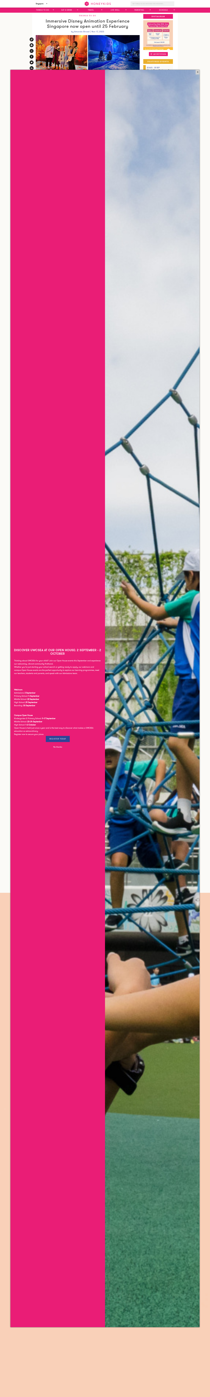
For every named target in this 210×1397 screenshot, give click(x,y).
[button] (53, 10)
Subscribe (29, 1391)
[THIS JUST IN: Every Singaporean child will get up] (158, 35)
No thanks (57, 747)
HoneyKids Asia (98, 3)
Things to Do (87, 16)
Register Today (57, 739)
